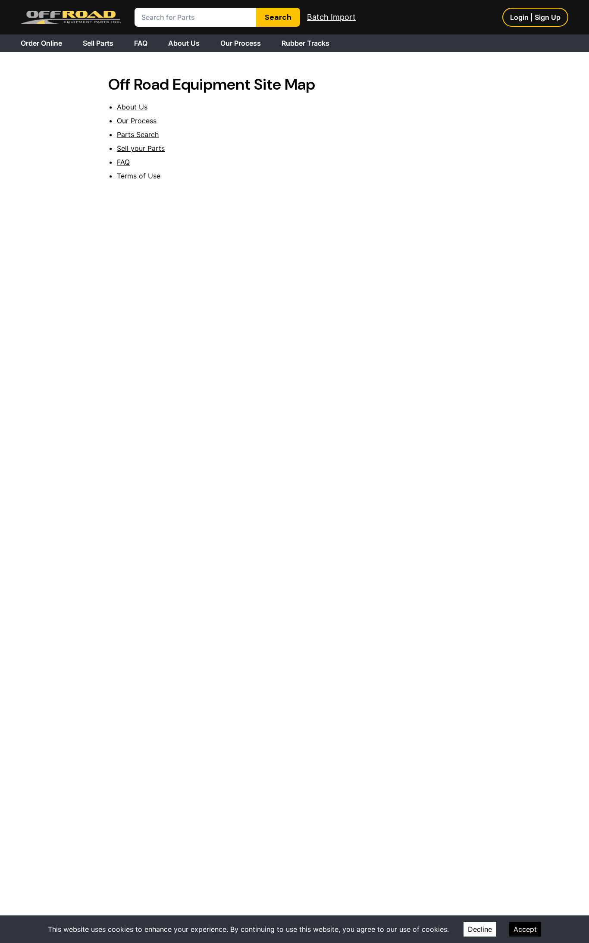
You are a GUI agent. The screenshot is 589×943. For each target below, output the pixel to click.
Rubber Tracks (305, 43)
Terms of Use (138, 176)
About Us (184, 43)
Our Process (240, 43)
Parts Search (138, 134)
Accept (525, 929)
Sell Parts (98, 43)
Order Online (41, 43)
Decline (480, 929)
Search (278, 17)
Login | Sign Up (535, 17)
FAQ (140, 43)
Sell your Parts (141, 148)
